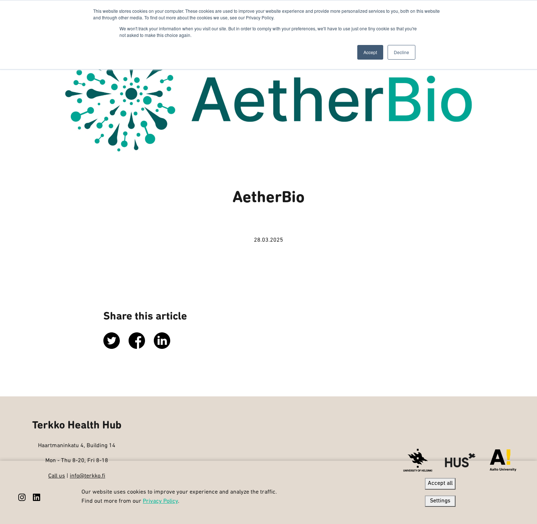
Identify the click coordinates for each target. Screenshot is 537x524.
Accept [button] (370, 52)
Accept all (440, 483)
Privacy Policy (160, 501)
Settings (440, 501)
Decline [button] (401, 52)
